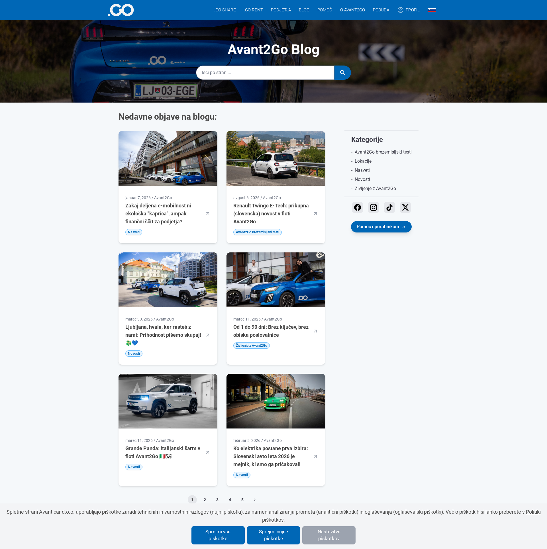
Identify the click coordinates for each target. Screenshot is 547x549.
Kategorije (367, 140)
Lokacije (363, 161)
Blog (304, 10)
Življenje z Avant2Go (375, 188)
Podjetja (281, 10)
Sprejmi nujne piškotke (273, 535)
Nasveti (362, 170)
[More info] (120, 10)
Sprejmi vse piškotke (217, 535)
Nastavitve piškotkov (329, 535)
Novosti (362, 179)
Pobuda (381, 10)
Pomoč (324, 10)
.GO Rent (253, 10)
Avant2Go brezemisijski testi (383, 152)
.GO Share (225, 10)
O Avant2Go (352, 10)
